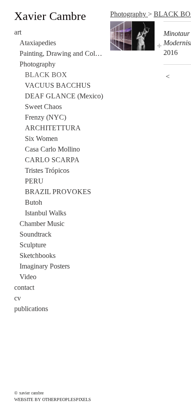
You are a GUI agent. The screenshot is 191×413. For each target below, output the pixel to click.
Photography (38, 64)
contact (24, 287)
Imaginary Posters (45, 266)
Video (28, 277)
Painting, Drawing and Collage (61, 53)
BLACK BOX (46, 74)
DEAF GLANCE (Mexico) (64, 96)
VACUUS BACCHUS (58, 85)
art (17, 32)
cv (17, 298)
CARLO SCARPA (52, 160)
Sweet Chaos (43, 106)
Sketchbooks (38, 255)
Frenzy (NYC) (45, 117)
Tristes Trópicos (47, 170)
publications (31, 308)
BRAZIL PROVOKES (58, 191)
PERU (34, 181)
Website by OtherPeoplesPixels (52, 399)
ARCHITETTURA (53, 128)
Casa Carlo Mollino (52, 149)
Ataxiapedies (38, 43)
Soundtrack (36, 234)
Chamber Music (42, 223)
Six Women (41, 138)
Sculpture (33, 245)
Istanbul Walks (45, 213)
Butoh (33, 202)
